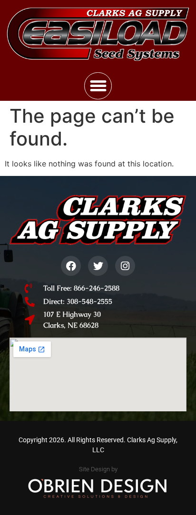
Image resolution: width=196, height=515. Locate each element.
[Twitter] (98, 266)
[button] (98, 86)
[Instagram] (125, 266)
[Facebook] (71, 266)
